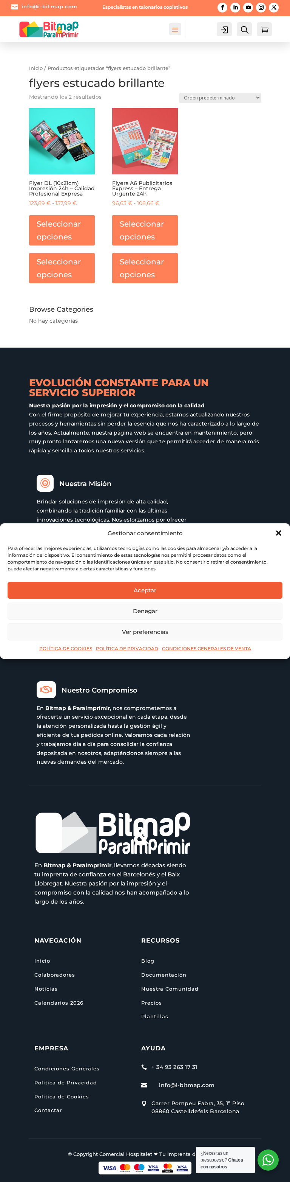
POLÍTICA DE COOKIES (65, 649)
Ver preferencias (145, 631)
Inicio (36, 68)
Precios (151, 1003)
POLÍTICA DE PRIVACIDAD (127, 649)
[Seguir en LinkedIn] (235, 7)
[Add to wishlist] (86, 116)
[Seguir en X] (274, 7)
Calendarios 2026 (58, 1003)
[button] (278, 533)
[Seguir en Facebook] (222, 7)
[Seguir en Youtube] (248, 7)
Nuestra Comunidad (170, 989)
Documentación (164, 975)
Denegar (145, 611)
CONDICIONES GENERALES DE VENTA (206, 649)
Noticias (46, 989)
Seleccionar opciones (59, 230)
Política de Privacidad (65, 1082)
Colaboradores (54, 975)
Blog (147, 961)
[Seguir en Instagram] (261, 7)
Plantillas (154, 1016)
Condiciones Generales (67, 1069)
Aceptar (145, 590)
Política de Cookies (61, 1096)
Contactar (48, 1110)
